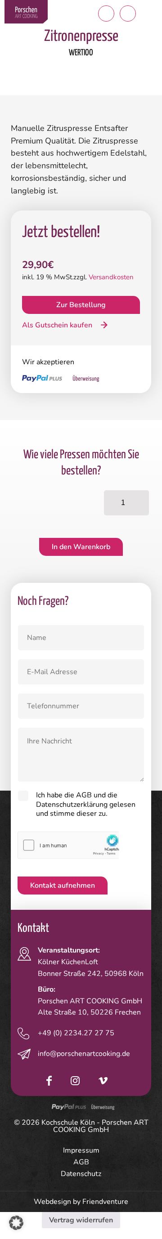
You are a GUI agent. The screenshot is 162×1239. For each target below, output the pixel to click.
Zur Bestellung (81, 305)
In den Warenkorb (81, 547)
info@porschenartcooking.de (84, 1054)
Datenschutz (81, 1173)
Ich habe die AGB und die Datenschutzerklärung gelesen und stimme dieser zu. (85, 805)
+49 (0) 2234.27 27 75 (76, 1033)
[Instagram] (75, 1081)
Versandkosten (111, 277)
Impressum (81, 1150)
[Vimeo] (103, 1081)
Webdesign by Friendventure (81, 1202)
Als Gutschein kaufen (58, 325)
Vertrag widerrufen (81, 1220)
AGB (81, 1162)
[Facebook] (49, 1081)
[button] (149, 13)
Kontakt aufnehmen (62, 885)
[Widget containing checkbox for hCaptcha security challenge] (68, 845)
